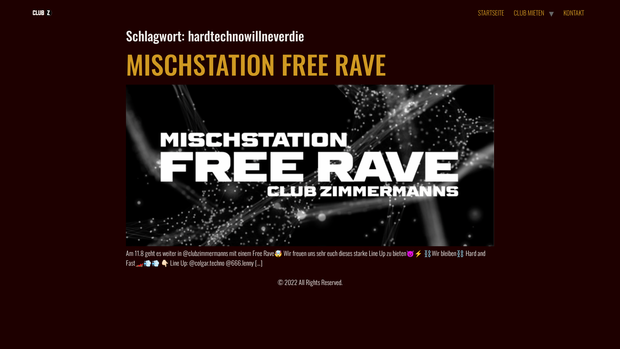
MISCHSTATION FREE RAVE (256, 64)
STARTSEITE (491, 12)
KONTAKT (573, 12)
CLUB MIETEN (529, 12)
